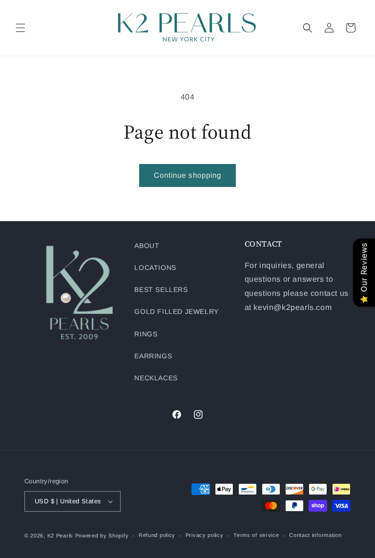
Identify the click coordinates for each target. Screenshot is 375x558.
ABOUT (146, 245)
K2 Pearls (60, 535)
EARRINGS (153, 356)
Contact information (315, 535)
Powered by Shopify (102, 535)
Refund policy (157, 535)
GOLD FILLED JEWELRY (176, 311)
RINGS (145, 334)
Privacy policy (205, 535)
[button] (20, 28)
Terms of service (256, 535)
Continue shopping (187, 175)
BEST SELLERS (161, 289)
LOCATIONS (155, 267)
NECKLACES (155, 378)
